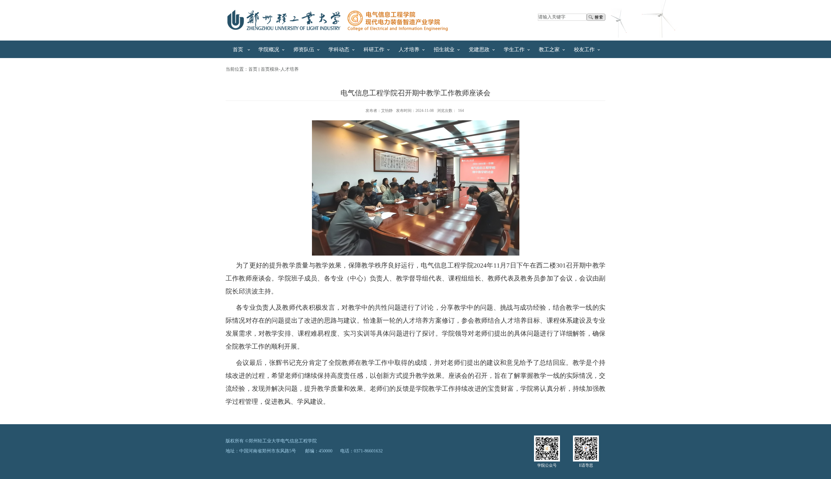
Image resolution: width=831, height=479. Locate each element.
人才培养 (409, 49)
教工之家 (549, 49)
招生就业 (444, 49)
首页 (238, 49)
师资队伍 (303, 49)
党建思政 (479, 49)
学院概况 (268, 49)
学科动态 (339, 49)
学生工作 (514, 49)
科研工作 (374, 49)
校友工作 (584, 49)
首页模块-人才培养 (280, 69)
